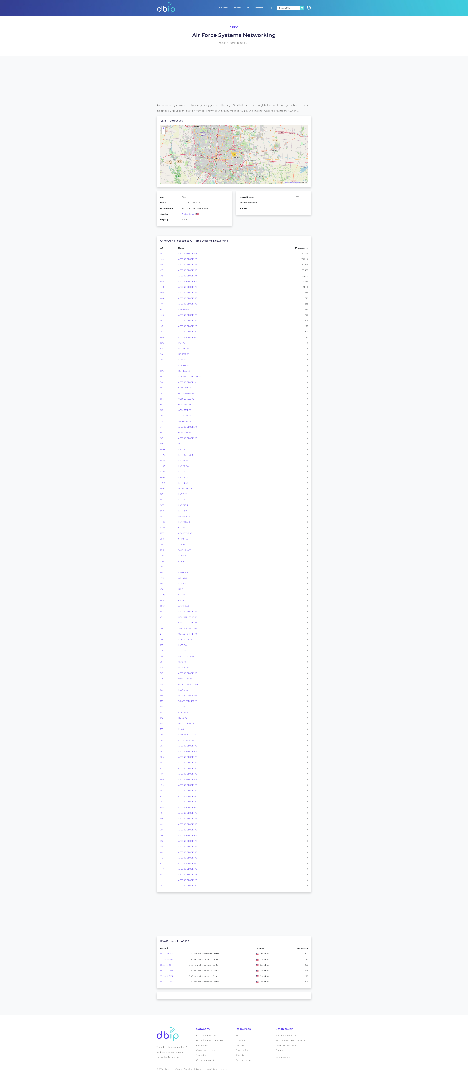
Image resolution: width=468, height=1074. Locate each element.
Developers (222, 8)
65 (161, 309)
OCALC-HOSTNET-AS (187, 634)
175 (161, 729)
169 (161, 723)
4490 (162, 483)
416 (161, 858)
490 (162, 785)
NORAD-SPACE (185, 488)
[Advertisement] (230, 85)
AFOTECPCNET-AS (186, 740)
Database (236, 8)
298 (162, 656)
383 (161, 746)
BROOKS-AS (184, 668)
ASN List (240, 1055)
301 (161, 662)
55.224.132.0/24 (166, 971)
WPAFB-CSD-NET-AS (187, 701)
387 (161, 830)
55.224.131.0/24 (166, 965)
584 (162, 388)
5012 (162, 500)
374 (161, 668)
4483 (162, 522)
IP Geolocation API (206, 1035)
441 (161, 874)
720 (161, 421)
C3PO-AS (182, 662)
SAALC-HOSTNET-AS (187, 628)
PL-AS (181, 729)
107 (161, 690)
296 (161, 651)
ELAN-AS (182, 360)
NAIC (180, 589)
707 (161, 360)
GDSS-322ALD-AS (186, 393)
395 (161, 841)
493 (161, 802)
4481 (162, 600)
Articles (240, 1045)
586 (162, 399)
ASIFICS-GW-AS (185, 639)
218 (161, 740)
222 (161, 623)
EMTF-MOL (183, 477)
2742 (162, 550)
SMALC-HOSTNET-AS (187, 623)
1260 (162, 444)
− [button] (163, 131)
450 (162, 819)
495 (161, 813)
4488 (162, 472)
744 (161, 427)
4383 (162, 589)
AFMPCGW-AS (184, 416)
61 (161, 617)
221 (161, 679)
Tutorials (240, 1040)
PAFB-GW (182, 645)
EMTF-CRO (183, 472)
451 (161, 763)
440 (162, 869)
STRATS (181, 544)
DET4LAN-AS (184, 371)
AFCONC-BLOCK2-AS (187, 276)
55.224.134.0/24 (166, 982)
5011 (162, 494)
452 (161, 768)
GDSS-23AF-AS (184, 388)
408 (162, 337)
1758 (162, 533)
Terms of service (184, 1069)
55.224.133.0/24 (166, 976)
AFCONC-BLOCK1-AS (187, 253)
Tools (248, 8)
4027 (162, 578)
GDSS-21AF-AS (184, 433)
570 (161, 349)
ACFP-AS (182, 651)
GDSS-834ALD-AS (186, 399)
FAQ (270, 8)
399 (161, 265)
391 (161, 253)
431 (161, 863)
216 (161, 735)
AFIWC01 (182, 556)
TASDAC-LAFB (184, 550)
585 (161, 393)
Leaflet (286, 182)
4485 (162, 455)
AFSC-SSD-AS (184, 365)
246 (161, 639)
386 (162, 757)
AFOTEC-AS (183, 606)
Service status (243, 1060)
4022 (162, 572)
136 (161, 712)
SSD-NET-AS (183, 349)
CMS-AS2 (182, 600)
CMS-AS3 (182, 528)
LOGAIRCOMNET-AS (187, 695)
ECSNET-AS (183, 690)
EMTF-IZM (183, 505)
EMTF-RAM (183, 460)
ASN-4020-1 (183, 567)
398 (162, 847)
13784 (162, 606)
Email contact (283, 1057)
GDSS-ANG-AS (184, 404)
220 (161, 684)
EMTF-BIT (182, 449)
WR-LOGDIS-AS (185, 421)
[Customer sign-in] (309, 7)
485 (162, 281)
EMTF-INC (183, 511)
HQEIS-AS (182, 718)
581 (161, 377)
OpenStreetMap (295, 182)
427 (161, 270)
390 (162, 835)
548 (162, 354)
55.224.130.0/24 (166, 959)
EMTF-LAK (183, 483)
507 (161, 438)
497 (161, 886)
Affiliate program (218, 1069)
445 (161, 824)
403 (162, 852)
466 (162, 779)
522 (161, 365)
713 (161, 416)
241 (161, 634)
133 (161, 707)
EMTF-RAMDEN (185, 455)
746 (161, 382)
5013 (162, 505)
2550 (162, 544)
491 (161, 791)
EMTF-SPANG (184, 522)
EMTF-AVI (182, 494)
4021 (162, 567)
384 (162, 332)
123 (161, 695)
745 (161, 276)
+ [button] (163, 128)
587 (161, 404)
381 (161, 673)
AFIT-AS (181, 707)
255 (161, 645)
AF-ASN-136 (183, 712)
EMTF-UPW (183, 466)
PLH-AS (181, 343)
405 (162, 315)
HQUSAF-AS (183, 354)
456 (161, 774)
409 (162, 259)
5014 (162, 511)
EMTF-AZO (183, 500)
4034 (162, 584)
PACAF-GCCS (184, 516)
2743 (162, 556)
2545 (162, 539)
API (211, 8)
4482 (162, 528)
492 (161, 796)
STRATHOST (183, 539)
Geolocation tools (205, 1050)
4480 (162, 595)
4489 (162, 477)
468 (162, 298)
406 (162, 293)
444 (162, 880)
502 (161, 612)
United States (188, 214)
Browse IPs (242, 1050)
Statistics (259, 8)
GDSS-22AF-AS (184, 410)
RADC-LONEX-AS (186, 656)
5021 (162, 516)
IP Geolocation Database (209, 1040)
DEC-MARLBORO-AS (187, 617)
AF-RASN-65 (183, 309)
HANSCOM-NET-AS (186, 723)
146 (161, 718)
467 (161, 304)
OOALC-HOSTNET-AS (188, 684)
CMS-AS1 (182, 595)
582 (161, 433)
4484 (162, 449)
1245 (162, 371)
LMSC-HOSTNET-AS (187, 735)
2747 (162, 561)
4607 (162, 488)
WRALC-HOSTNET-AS (188, 679)
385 (161, 751)
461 (161, 326)
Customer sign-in (205, 1060)
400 (162, 287)
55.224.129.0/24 (166, 954)
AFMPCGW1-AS (185, 533)
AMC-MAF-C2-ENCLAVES (189, 377)
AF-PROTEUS (184, 561)
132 (161, 701)
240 (162, 628)
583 (161, 410)
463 (161, 321)
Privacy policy (201, 1069)
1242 (162, 343)
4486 (162, 460)
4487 (162, 466)
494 (162, 807)
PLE (180, 444)
